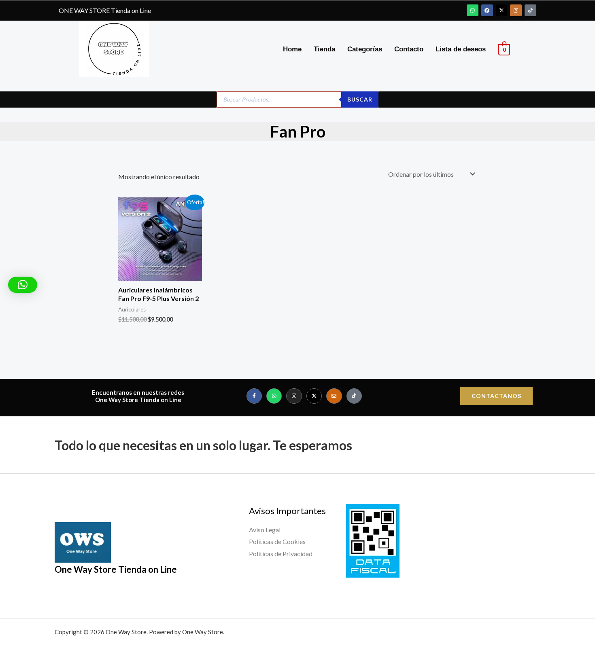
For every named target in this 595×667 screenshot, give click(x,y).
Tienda (324, 49)
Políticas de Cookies (277, 541)
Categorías (364, 49)
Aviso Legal (264, 530)
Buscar (359, 99)
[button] (22, 285)
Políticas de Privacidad (280, 553)
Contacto (408, 49)
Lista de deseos (461, 49)
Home (292, 49)
